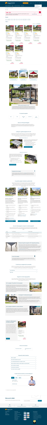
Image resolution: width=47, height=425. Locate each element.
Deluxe (6, 21)
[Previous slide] (9, 144)
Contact (6, 412)
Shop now (8, 338)
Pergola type (9, 19)
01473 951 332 (38, 6)
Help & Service (7, 413)
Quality (14, 19)
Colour (12, 19)
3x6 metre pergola (9, 308)
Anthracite (14, 219)
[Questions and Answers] (19, 378)
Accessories (12, 7)
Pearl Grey (10, 219)
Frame (16, 19)
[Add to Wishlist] (6, 25)
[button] (39, 23)
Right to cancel (16, 417)
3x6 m (25, 214)
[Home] (5, 9)
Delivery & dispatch (25, 19)
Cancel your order (7, 414)
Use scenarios (16, 419)
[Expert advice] (12, 378)
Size (6, 19)
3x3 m (22, 214)
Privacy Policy (16, 415)
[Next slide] (22, 144)
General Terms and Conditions (18, 414)
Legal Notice (16, 413)
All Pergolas (7, 7)
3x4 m (23, 214)
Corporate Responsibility (17, 412)
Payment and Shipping (17, 416)
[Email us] (16, 378)
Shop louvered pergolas (12, 164)
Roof (21, 19)
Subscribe (40, 400)
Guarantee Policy (16, 418)
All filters (29, 19)
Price (19, 19)
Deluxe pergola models (22, 249)
